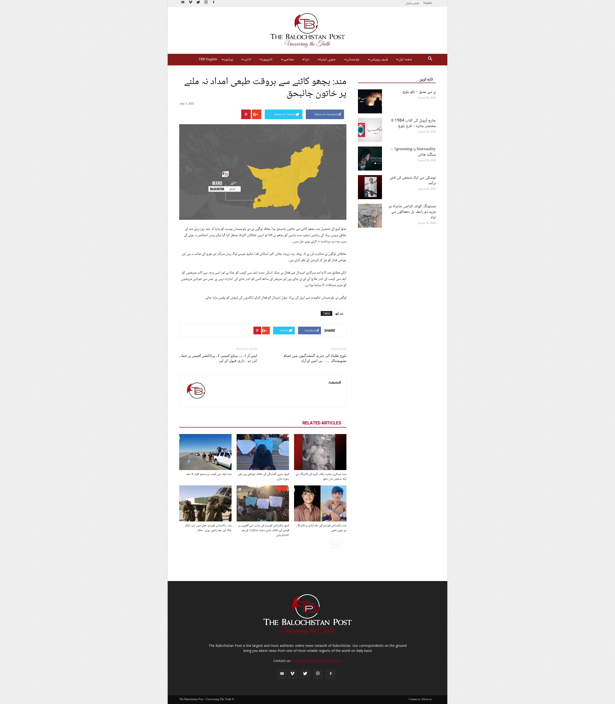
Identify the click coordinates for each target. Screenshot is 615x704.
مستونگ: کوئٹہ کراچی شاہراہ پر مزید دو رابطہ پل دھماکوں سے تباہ (412, 212)
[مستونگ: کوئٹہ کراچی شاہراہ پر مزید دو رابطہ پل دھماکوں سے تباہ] (370, 216)
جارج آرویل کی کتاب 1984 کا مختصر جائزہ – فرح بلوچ (413, 123)
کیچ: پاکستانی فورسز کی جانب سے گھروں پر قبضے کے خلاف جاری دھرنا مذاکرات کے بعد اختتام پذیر (263, 530)
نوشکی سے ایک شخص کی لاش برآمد (412, 180)
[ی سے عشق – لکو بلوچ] (370, 101)
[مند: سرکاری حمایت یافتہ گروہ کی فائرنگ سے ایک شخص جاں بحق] (320, 452)
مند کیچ (339, 313)
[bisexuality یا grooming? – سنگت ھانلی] (370, 159)
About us (426, 700)
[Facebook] (213, 3)
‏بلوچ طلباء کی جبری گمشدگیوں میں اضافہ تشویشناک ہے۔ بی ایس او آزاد (314, 358)
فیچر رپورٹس (379, 59)
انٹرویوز (267, 59)
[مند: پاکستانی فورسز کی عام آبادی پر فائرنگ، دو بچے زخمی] (320, 503)
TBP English (208, 59)
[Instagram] (205, 3)
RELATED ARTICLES (321, 422)
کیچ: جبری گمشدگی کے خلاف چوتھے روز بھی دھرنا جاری (263, 476)
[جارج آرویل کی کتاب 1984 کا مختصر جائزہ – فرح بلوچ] (370, 130)
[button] (430, 59)
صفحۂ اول (405, 59)
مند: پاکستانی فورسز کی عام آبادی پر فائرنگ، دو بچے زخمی (321, 528)
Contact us (415, 700)
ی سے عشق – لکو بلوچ (419, 92)
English (428, 3)
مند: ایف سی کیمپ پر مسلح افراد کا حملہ (208, 474)
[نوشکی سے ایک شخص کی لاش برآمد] (370, 187)
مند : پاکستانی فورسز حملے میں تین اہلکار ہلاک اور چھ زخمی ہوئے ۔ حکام (208, 528)
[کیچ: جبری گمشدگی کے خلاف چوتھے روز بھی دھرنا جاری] (263, 452)
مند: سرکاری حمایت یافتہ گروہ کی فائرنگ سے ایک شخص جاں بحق (321, 476)
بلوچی (416, 3)
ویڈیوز (228, 59)
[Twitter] (198, 3)
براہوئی (409, 3)
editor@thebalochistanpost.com (317, 660)
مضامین (288, 59)
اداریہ (247, 59)
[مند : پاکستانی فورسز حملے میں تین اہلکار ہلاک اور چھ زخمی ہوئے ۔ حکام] (205, 503)
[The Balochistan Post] (307, 30)
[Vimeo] (190, 3)
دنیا (307, 59)
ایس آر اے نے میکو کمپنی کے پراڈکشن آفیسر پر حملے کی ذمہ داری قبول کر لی (218, 358)
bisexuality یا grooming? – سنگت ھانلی (413, 152)
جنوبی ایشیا (328, 59)
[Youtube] (182, 3)
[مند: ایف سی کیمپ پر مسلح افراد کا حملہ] (205, 452)
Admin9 (334, 383)
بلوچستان (353, 59)
